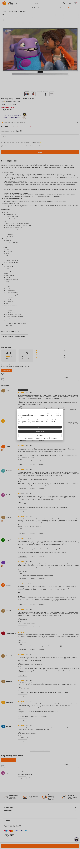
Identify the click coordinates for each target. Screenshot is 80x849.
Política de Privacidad (42, 438)
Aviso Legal (54, 438)
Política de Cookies (28, 438)
